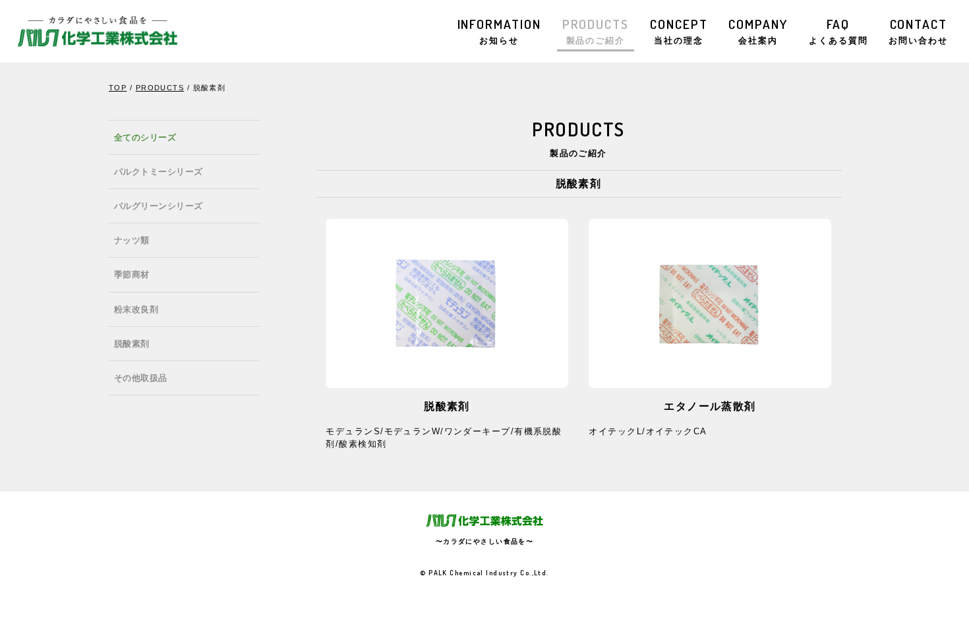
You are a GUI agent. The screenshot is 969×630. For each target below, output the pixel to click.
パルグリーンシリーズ (158, 206)
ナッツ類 (132, 240)
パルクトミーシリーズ (158, 172)
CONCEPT (678, 30)
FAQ (838, 30)
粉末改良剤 (136, 309)
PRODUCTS (595, 30)
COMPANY (757, 30)
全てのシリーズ (145, 137)
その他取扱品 (140, 378)
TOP (118, 88)
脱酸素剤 (132, 344)
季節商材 (132, 274)
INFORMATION (499, 30)
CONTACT (918, 30)
